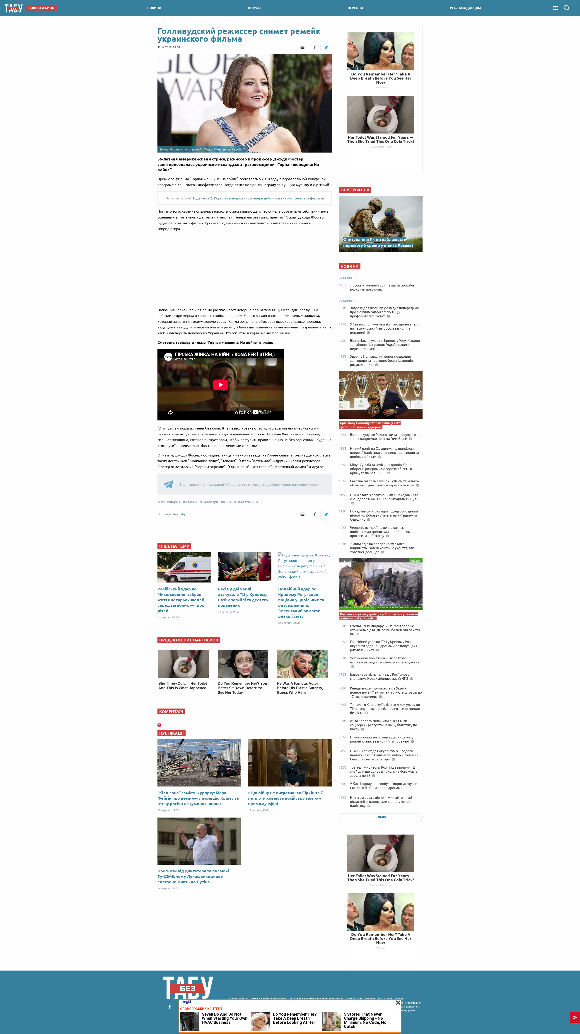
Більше (381, 817)
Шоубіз (174, 502)
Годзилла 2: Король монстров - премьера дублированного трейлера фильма (258, 198)
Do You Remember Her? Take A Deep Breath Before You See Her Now (380, 938)
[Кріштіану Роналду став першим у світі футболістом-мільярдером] (381, 396)
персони (355, 8)
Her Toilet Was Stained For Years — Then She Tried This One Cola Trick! (380, 877)
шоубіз (254, 8)
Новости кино (247, 502)
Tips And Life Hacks (380, 885)
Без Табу (179, 514)
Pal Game (380, 947)
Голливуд (210, 502)
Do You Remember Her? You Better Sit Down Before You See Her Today (242, 688)
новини (154, 8)
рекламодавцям (465, 8)
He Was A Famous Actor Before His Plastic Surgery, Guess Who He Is (300, 688)
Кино (227, 502)
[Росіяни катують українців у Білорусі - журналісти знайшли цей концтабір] (381, 585)
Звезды (191, 502)
